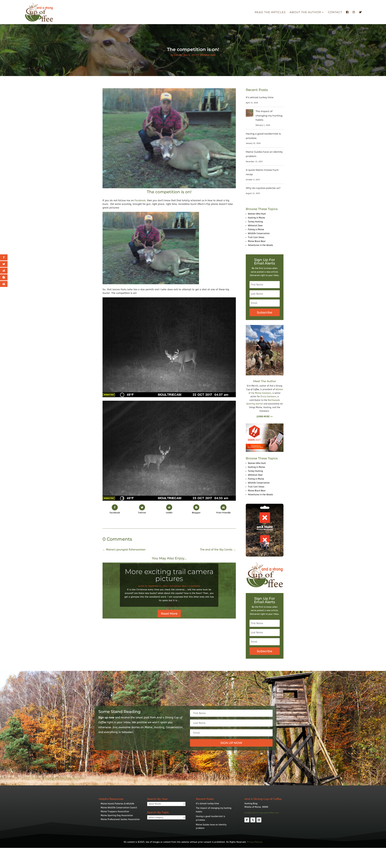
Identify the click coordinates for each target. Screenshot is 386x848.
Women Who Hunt (257, 214)
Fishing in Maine (256, 229)
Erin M (177, 55)
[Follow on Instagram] (258, 820)
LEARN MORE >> (264, 416)
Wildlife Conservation (259, 233)
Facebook (140, 200)
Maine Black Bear (257, 241)
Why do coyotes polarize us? (263, 188)
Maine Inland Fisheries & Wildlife (117, 803)
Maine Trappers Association (115, 811)
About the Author (305, 12)
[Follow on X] (252, 820)
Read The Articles (270, 12)
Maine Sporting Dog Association (117, 815)
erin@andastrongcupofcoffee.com (261, 812)
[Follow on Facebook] (246, 820)
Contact (335, 12)
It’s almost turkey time (260, 97)
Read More (169, 613)
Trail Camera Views (178, 586)
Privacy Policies (255, 842)
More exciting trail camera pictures (169, 575)
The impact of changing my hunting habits (269, 115)
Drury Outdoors (268, 396)
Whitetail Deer (207, 55)
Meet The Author (264, 381)
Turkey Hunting (255, 221)
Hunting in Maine (256, 217)
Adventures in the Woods (260, 245)
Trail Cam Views (256, 237)
